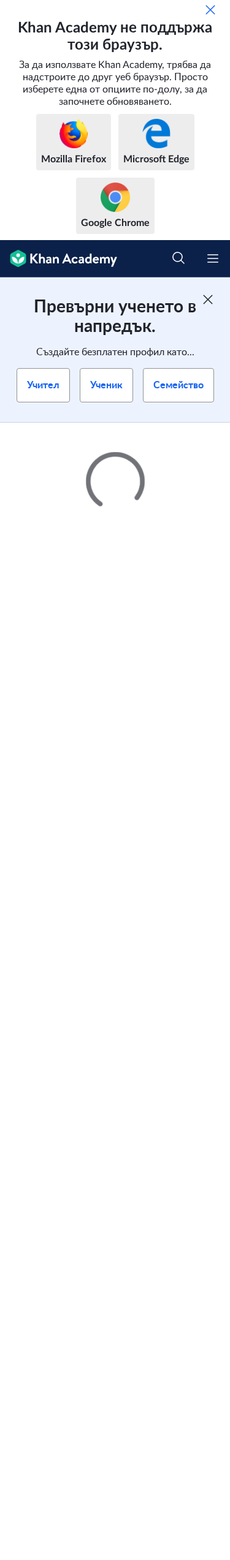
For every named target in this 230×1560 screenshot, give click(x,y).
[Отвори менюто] (212, 258)
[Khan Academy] (58, 259)
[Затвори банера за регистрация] (208, 299)
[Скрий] (210, 10)
